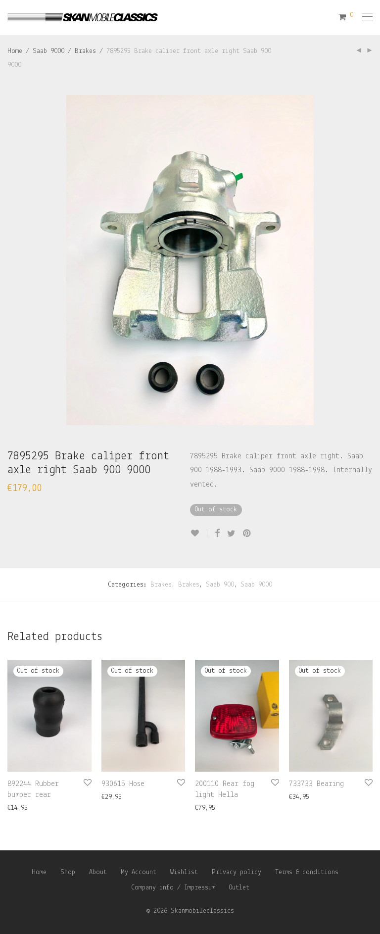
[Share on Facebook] (217, 534)
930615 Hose (122, 784)
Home (14, 51)
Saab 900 (220, 585)
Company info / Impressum (173, 887)
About (98, 872)
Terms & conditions (306, 872)
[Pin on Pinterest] (247, 534)
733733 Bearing (316, 784)
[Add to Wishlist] (198, 533)
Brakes (85, 51)
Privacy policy (236, 872)
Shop (67, 872)
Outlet (239, 887)
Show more (18, 808)
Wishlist (184, 872)
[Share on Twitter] (231, 534)
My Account (138, 872)
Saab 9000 (48, 51)
